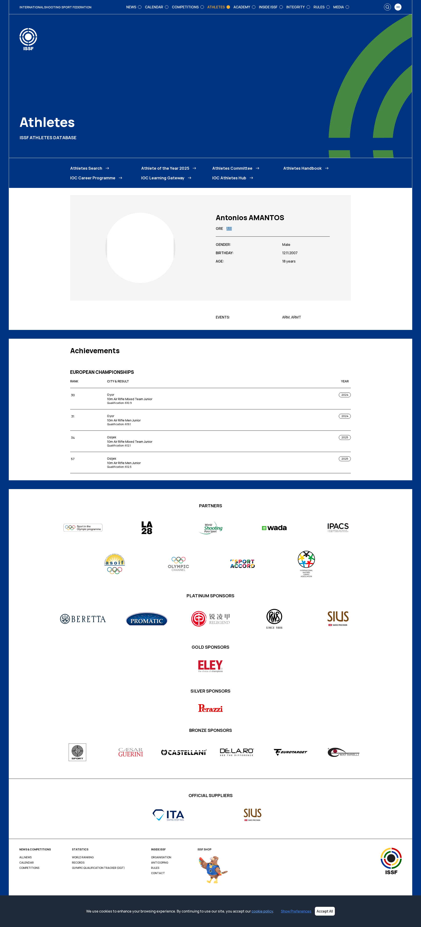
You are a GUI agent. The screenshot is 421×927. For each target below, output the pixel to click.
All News (25, 857)
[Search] (387, 7)
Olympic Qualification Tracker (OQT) (98, 868)
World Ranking (83, 857)
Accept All (325, 911)
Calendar (26, 862)
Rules (155, 868)
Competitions (29, 868)
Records (78, 862)
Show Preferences (296, 911)
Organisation (161, 857)
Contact (158, 873)
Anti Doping (159, 862)
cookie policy (262, 911)
